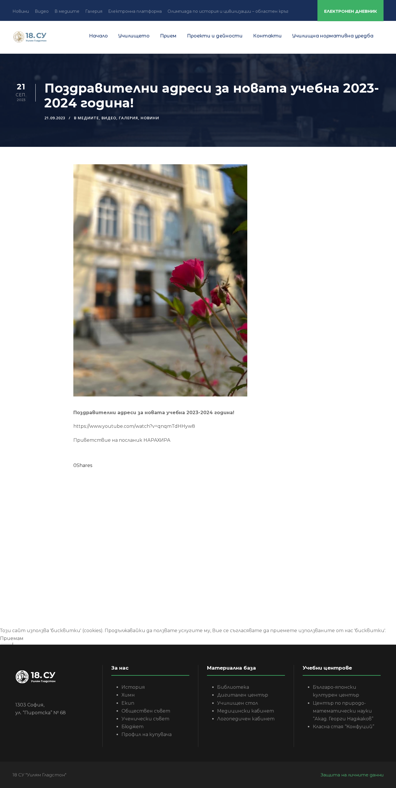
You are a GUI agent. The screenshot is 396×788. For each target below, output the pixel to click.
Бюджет (132, 726)
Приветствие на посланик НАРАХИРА (121, 440)
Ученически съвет (145, 719)
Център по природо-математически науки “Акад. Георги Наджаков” (343, 711)
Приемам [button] (11, 638)
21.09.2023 (54, 117)
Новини (20, 11)
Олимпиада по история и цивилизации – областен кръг (228, 11)
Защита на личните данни (352, 775)
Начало (98, 36)
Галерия (93, 11)
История (133, 687)
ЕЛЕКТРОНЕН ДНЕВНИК (350, 11)
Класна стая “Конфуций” (343, 726)
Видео (42, 11)
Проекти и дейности (215, 36)
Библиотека (233, 687)
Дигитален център (242, 695)
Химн (128, 695)
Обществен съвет (145, 711)
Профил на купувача (146, 734)
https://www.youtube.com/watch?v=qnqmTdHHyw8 (134, 426)
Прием (168, 36)
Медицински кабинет (245, 711)
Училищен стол (237, 703)
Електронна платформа (135, 11)
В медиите (67, 11)
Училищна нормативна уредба (332, 36)
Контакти (267, 36)
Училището (134, 36)
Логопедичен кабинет (246, 719)
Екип (127, 703)
